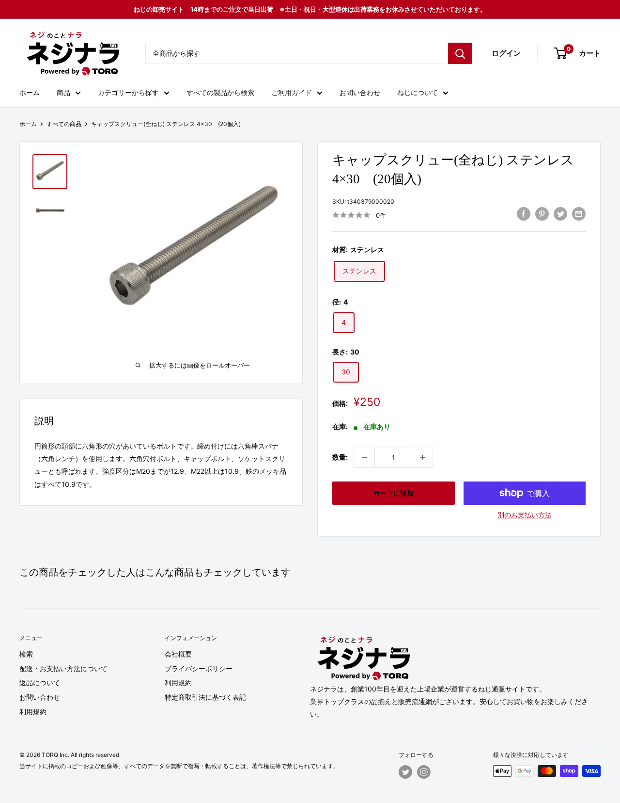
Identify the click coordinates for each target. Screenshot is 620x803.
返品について (39, 682)
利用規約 (32, 711)
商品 (63, 92)
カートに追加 (393, 493)
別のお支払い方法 (524, 515)
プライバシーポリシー (198, 668)
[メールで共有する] (579, 214)
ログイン (506, 53)
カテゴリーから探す (128, 92)
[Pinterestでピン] (542, 214)
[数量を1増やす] (422, 457)
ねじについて (417, 92)
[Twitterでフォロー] (405, 772)
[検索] (460, 53)
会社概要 (178, 654)
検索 (26, 654)
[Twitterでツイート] (560, 214)
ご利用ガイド (291, 92)
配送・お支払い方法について (63, 668)
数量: (340, 457)
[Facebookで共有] (523, 214)
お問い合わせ (360, 92)
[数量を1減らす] (364, 457)
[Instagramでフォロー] (424, 772)
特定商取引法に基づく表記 (205, 697)
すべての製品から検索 (220, 92)
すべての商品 (63, 124)
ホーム (29, 92)
